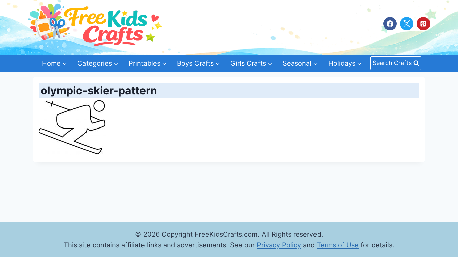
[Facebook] (390, 23)
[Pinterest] (423, 23)
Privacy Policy (279, 245)
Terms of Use (338, 245)
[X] (406, 23)
